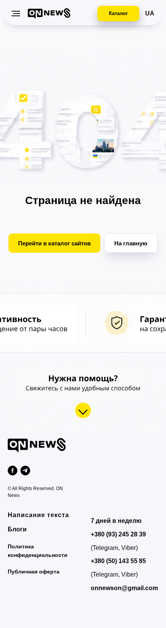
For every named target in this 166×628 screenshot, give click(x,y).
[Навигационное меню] (16, 13)
